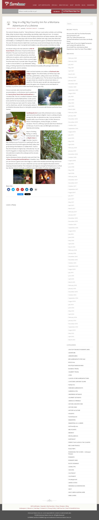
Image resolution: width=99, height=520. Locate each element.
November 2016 (73, 221)
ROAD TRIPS (71, 449)
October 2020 (72, 87)
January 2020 (72, 116)
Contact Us (43, 508)
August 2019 (72, 132)
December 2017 (73, 180)
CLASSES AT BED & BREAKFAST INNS (78, 378)
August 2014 (72, 301)
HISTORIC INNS (72, 407)
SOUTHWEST (72, 476)
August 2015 (72, 269)
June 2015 (71, 276)
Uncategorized (72, 479)
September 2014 (73, 298)
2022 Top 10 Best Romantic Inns (76, 37)
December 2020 (73, 84)
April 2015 (71, 279)
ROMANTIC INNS (73, 460)
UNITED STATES (11, 28)
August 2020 (72, 93)
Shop (71, 5)
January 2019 (72, 151)
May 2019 (71, 141)
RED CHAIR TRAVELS (74, 445)
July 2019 (70, 135)
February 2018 (72, 176)
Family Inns (71, 385)
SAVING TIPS (72, 467)
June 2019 (71, 138)
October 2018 (72, 157)
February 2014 (72, 317)
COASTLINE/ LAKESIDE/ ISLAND (77, 381)
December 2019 (73, 119)
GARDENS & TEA (73, 391)
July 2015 (70, 272)
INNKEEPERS (72, 420)
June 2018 (71, 167)
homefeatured (72, 417)
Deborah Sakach (31, 28)
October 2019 (72, 125)
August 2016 (72, 231)
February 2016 (72, 250)
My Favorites (51, 506)
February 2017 (72, 212)
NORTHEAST (72, 439)
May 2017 (71, 202)
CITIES (70, 375)
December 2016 (73, 218)
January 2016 (72, 253)
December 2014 (73, 292)
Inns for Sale (63, 5)
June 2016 (71, 237)
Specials (54, 5)
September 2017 (73, 189)
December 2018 (73, 154)
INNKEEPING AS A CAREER (75, 423)
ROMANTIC (71, 457)
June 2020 (71, 100)
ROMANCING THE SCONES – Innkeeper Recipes (79, 453)
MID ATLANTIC (72, 429)
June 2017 (71, 199)
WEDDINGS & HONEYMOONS (76, 486)
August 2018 (72, 160)
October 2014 (72, 295)
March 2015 (71, 282)
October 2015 (72, 263)
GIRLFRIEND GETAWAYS (75, 394)
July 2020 (70, 96)
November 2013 (73, 324)
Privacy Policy (52, 508)
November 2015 (73, 260)
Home (35, 5)
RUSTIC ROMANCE (73, 463)
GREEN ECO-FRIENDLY (74, 401)
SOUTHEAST (72, 473)
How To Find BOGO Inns (73, 508)
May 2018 (71, 170)
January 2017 (72, 215)
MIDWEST (71, 433)
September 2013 (73, 327)
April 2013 (71, 336)
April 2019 (71, 144)
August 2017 (72, 192)
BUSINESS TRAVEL (73, 369)
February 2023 (72, 58)
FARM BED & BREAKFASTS (75, 388)
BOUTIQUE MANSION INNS (76, 365)
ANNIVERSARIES (73, 356)
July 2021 (70, 64)
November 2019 (73, 122)
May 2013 (71, 333)
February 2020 (72, 112)
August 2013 (72, 330)
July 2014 (70, 304)
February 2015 (72, 285)
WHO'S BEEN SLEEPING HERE (76, 492)
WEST (18, 28)
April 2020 (71, 106)
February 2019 (72, 148)
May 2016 (71, 240)
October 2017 (72, 186)
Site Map (36, 508)
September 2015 (73, 266)
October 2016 (72, 224)
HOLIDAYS (71, 413)
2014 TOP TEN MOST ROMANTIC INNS (79, 349)
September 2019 (73, 128)
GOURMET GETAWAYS (74, 397)
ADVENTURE (71, 353)
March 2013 (71, 340)
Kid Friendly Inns (73, 426)
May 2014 (71, 311)
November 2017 (73, 183)
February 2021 (72, 77)
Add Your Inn (61, 508)
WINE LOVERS (72, 495)
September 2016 (73, 228)
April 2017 (71, 205)
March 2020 (71, 109)
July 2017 (70, 196)
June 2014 (71, 308)
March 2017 (71, 208)
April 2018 (71, 173)
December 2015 (73, 256)
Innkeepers (90, 5)
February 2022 (72, 61)
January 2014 (72, 320)
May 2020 (71, 103)
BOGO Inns (71, 362)
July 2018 (70, 164)
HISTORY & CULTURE (74, 410)
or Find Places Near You (71, 11)
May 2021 (71, 68)
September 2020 (73, 90)
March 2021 (71, 74)
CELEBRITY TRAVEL (73, 372)
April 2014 (71, 314)
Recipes (77, 5)
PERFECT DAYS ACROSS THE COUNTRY (79, 442)
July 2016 (70, 234)
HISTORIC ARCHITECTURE (75, 404)
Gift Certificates (44, 5)
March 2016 (71, 247)
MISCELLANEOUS (73, 436)
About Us (30, 508)
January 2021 (72, 80)
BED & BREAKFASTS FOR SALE (76, 359)
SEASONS (71, 470)
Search (56, 11)
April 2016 (71, 244)
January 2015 (72, 288)
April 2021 (71, 71)
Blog (83, 5)
